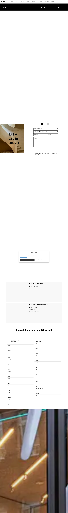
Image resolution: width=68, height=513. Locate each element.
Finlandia (9, 371)
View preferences (41, 259)
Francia (36, 357)
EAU (8, 364)
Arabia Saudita (38, 341)
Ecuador (36, 353)
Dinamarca (37, 350)
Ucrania (9, 402)
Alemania (9, 336)
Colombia (37, 346)
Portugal (9, 395)
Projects (22, 1)
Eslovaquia (9, 366)
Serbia (36, 390)
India (36, 367)
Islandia (9, 383)
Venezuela (9, 406)
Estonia (36, 355)
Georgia (9, 376)
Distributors (47, 1)
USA (8, 404)
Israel (9, 385)
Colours (28, 1)
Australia (9, 350)
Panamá (36, 381)
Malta (36, 372)
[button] (20, 336)
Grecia (9, 378)
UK (35, 397)
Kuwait (9, 388)
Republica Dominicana (39, 388)
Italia (36, 369)
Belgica (9, 352)
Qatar (36, 383)
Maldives (9, 392)
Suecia (9, 399)
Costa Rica (9, 359)
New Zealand (37, 379)
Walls (17, 1)
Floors (12, 1)
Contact (52, 1)
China (36, 348)
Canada (9, 357)
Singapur (37, 393)
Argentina (9, 345)
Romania (9, 397)
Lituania (9, 390)
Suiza (36, 395)
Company (33, 1)
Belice (9, 355)
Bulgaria (36, 343)
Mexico (36, 374)
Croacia (9, 362)
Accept (27, 259)
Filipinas (9, 373)
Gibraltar (37, 360)
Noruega (36, 376)
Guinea (36, 362)
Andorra (36, 336)
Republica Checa (38, 386)
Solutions (40, 1)
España (9, 369)
